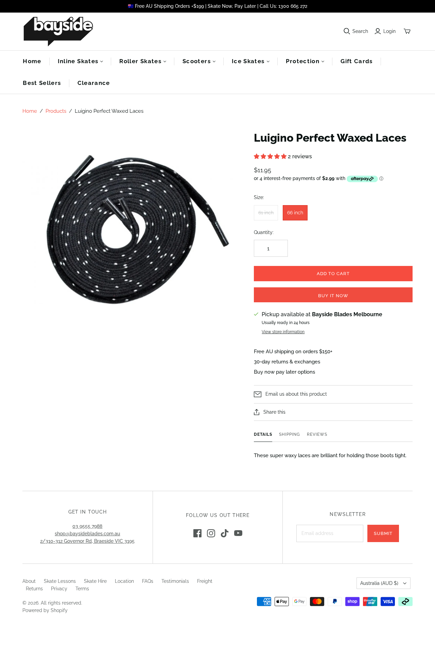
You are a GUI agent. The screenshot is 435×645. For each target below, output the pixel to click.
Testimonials (175, 581)
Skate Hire (95, 581)
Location (124, 581)
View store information (283, 331)
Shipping (289, 434)
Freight (204, 581)
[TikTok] (225, 533)
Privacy (59, 588)
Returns (34, 588)
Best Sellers (42, 82)
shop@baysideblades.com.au (87, 533)
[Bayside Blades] (58, 31)
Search (360, 31)
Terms (82, 588)
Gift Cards (357, 61)
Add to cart (333, 273)
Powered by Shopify (45, 610)
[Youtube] (238, 533)
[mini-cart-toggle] (407, 31)
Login (389, 31)
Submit (383, 533)
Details (263, 434)
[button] (271, 156)
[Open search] (347, 31)
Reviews (317, 434)
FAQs (147, 581)
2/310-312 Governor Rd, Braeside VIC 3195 (87, 541)
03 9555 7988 (87, 526)
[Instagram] (211, 533)
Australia (379, 583)
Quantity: (264, 232)
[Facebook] (197, 533)
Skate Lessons (60, 581)
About (29, 581)
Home (32, 61)
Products (56, 111)
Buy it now (333, 295)
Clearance (93, 82)
